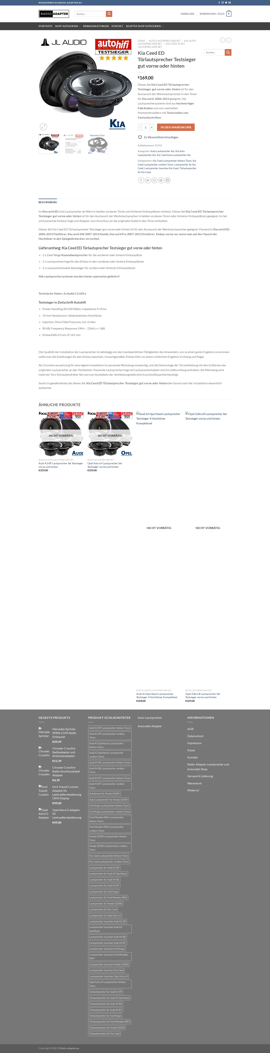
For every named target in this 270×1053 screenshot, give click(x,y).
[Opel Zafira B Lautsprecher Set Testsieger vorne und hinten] (208, 549)
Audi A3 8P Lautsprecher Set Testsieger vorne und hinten (61, 465)
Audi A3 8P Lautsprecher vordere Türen (107, 735)
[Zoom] (43, 126)
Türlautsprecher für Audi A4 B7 (105, 1009)
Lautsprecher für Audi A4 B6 (104, 879)
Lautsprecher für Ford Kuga (103, 891)
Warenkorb (194, 783)
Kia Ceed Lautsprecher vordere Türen (109, 861)
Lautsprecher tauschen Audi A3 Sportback (105, 929)
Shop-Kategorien (66, 26)
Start (141, 40)
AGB (190, 728)
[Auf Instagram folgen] (223, 2)
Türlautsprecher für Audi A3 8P (105, 991)
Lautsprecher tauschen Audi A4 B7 (107, 942)
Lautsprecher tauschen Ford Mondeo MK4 (108, 956)
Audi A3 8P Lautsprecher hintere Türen (109, 727)
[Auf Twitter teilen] (148, 180)
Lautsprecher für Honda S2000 (105, 903)
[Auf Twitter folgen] (226, 2)
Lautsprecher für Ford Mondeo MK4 (108, 897)
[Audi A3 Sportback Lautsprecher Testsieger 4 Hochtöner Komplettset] (159, 549)
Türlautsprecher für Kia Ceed (104, 1033)
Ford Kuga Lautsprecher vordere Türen (109, 811)
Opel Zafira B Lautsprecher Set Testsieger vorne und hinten (202, 695)
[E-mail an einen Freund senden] (154, 180)
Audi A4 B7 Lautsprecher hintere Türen (109, 778)
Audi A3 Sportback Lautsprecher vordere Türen (106, 754)
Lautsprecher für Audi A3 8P (104, 867)
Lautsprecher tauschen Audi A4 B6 (107, 936)
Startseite (46, 26)
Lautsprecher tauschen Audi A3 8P (107, 921)
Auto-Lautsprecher (150, 717)
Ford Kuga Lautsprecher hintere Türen (109, 805)
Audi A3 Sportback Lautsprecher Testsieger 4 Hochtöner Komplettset (156, 695)
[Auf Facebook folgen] (219, 2)
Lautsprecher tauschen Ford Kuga (107, 948)
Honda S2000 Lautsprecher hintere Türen (108, 838)
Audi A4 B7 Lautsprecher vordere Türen (107, 785)
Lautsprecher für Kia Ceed (103, 909)
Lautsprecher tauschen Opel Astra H (108, 976)
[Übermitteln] (109, 14)
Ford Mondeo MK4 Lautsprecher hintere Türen (106, 819)
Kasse (191, 750)
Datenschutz (195, 736)
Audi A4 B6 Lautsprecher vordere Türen (107, 770)
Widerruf (193, 790)
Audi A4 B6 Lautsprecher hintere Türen (109, 762)
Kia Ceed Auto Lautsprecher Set (161, 45)
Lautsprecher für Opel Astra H (105, 915)
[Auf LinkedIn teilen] (168, 180)
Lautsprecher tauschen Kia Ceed (161, 168)
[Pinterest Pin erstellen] (161, 180)
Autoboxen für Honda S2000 (104, 793)
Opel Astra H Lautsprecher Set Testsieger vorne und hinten (104, 465)
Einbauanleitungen (96, 26)
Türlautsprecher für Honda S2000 (107, 1027)
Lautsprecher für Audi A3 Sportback (108, 873)
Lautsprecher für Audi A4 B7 (104, 885)
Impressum (194, 743)
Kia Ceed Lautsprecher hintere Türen (172, 160)
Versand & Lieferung (200, 776)
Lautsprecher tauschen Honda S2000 (109, 964)
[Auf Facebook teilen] (141, 180)
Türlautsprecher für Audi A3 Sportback (109, 997)
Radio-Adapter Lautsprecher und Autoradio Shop (208, 766)
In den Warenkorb (176, 127)
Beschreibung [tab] (48, 202)
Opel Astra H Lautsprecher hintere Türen (107, 984)
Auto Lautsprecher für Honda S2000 (108, 799)
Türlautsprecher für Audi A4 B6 (105, 1003)
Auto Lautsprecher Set (165, 40)
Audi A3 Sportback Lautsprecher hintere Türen (106, 745)
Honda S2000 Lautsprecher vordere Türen (108, 847)
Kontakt (117, 26)
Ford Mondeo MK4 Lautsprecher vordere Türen (106, 828)
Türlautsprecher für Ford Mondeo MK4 (109, 1021)
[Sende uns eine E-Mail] (229, 2)
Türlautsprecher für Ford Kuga (105, 1015)
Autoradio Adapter (150, 726)
